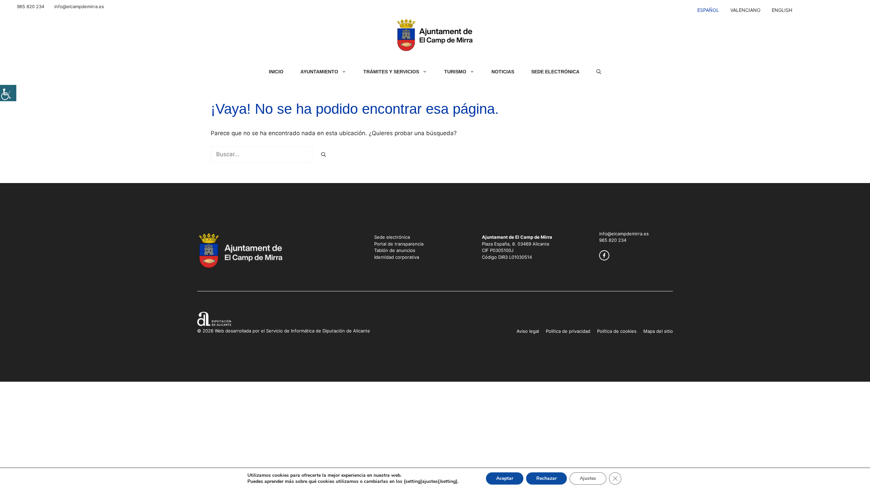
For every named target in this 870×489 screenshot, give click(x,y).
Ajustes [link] (588, 478)
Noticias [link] (502, 71)
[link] (8, 93)
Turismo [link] (455, 71)
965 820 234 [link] (30, 6)
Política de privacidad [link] (568, 331)
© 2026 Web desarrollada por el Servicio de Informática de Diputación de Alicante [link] (283, 330)
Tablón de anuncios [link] (394, 250)
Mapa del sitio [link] (658, 331)
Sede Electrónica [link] (555, 71)
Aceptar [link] (504, 478)
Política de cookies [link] (617, 331)
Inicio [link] (276, 71)
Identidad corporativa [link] (396, 257)
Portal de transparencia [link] (398, 244)
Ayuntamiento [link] (319, 71)
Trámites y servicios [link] (391, 71)
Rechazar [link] (546, 478)
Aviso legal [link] (528, 331)
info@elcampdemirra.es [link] (79, 6)
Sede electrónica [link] (392, 237)
